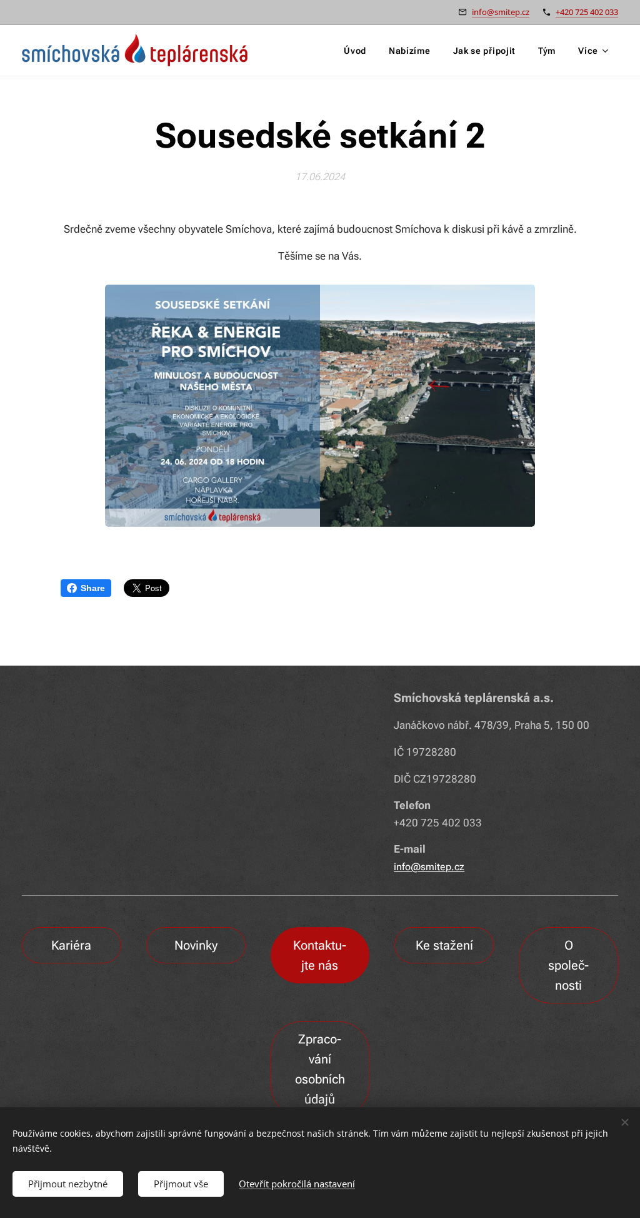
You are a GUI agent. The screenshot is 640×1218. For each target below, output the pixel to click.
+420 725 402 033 (587, 12)
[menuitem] (355, 50)
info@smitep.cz (500, 12)
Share (93, 588)
